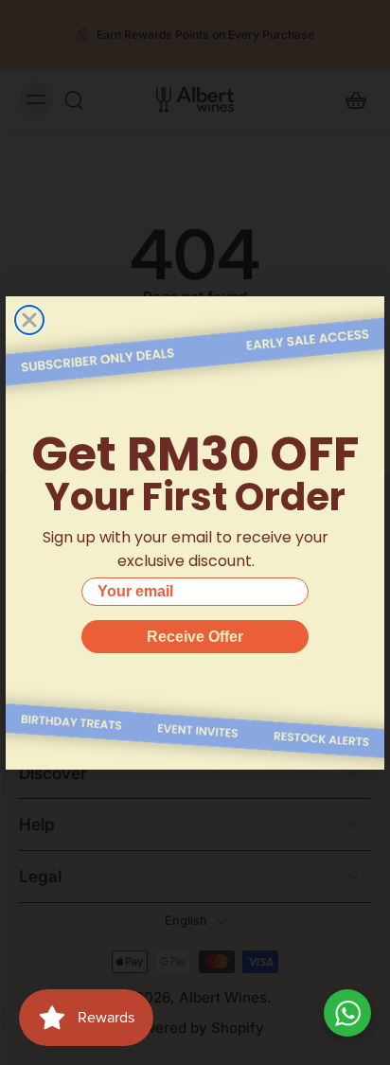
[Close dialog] (29, 320)
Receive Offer (195, 637)
